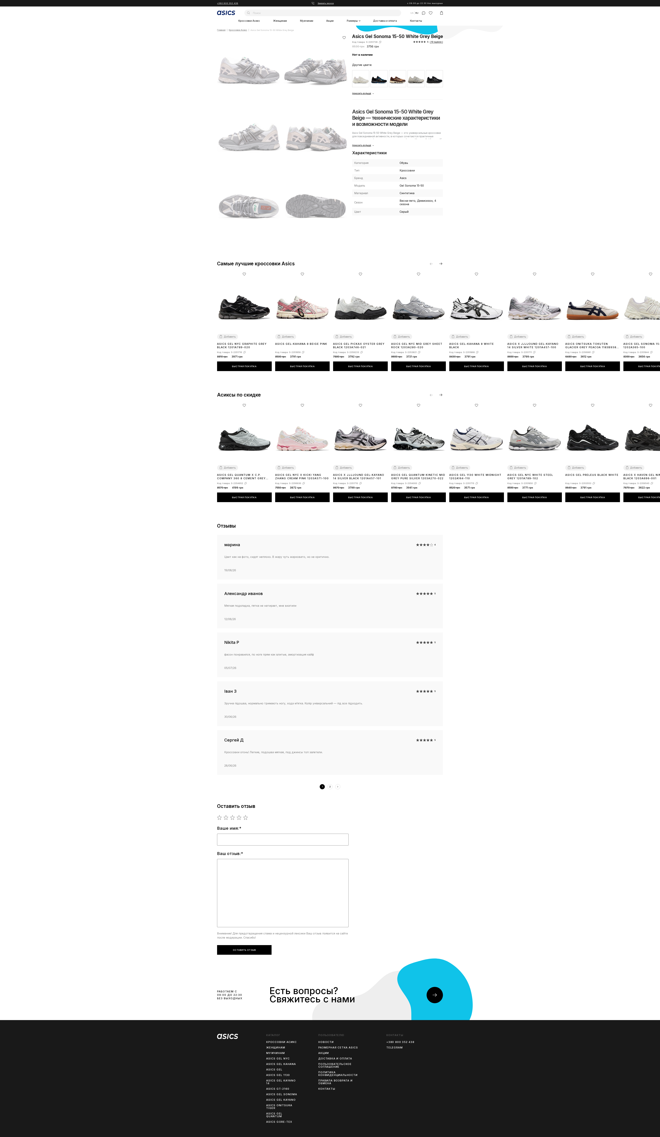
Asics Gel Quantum (274, 1115)
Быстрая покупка (244, 366)
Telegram (394, 1047)
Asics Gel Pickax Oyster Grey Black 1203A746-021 (359, 345)
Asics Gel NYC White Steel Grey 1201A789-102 (530, 476)
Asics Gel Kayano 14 (281, 1082)
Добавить (230, 336)
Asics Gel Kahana (281, 1064)
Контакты (416, 20)
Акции (330, 20)
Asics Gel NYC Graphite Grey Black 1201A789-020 (242, 345)
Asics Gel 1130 (278, 1075)
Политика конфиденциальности (338, 1073)
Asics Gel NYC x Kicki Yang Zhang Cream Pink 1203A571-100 (302, 476)
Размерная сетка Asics (338, 1047)
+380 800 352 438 (227, 3)
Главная (221, 30)
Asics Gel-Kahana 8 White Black (471, 345)
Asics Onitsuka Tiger (279, 1106)
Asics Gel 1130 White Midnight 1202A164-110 (475, 476)
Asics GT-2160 (277, 1088)
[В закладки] (344, 37)
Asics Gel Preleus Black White (592, 475)
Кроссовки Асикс (249, 20)
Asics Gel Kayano (281, 1099)
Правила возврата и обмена (335, 1082)
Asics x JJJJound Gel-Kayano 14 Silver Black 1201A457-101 (358, 476)
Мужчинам (306, 20)
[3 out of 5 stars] (232, 817)
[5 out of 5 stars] (245, 817)
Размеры (352, 20)
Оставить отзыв (244, 950)
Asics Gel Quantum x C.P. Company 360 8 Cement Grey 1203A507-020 (241, 476)
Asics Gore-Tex (279, 1121)
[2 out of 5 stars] (226, 817)
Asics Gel (274, 1069)
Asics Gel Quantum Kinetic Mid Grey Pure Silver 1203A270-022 (418, 476)
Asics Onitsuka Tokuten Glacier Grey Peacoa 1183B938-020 (591, 345)
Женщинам (280, 20)
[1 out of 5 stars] (219, 817)
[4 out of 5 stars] (239, 817)
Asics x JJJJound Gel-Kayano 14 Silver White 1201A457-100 (533, 345)
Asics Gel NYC (278, 1058)
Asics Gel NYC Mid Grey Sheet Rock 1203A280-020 (416, 345)
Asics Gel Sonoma (281, 1094)
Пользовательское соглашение (335, 1065)
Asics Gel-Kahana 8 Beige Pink (301, 343)
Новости (326, 1042)
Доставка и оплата (385, 20)
